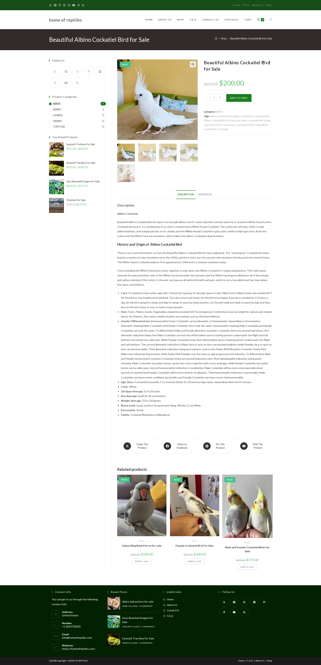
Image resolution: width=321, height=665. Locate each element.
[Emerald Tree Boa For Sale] (114, 640)
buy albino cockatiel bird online (253, 120)
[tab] (186, 195)
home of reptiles (65, 19)
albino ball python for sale (138, 601)
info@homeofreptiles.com (77, 637)
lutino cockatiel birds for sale (244, 124)
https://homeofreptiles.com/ (78, 648)
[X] (51, 5)
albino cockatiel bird (221, 116)
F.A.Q (246, 5)
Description (186, 194)
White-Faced (192, 231)
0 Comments (146, 606)
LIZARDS (58, 115)
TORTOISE (59, 126)
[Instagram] (69, 5)
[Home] (216, 38)
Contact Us (173, 610)
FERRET (57, 109)
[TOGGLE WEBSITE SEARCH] (271, 19)
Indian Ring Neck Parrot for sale (141, 545)
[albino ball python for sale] (114, 603)
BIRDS (219, 111)
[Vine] (78, 5)
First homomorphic (225, 358)
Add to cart (239, 97)
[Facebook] (55, 5)
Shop (269, 5)
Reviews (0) (205, 194)
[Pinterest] (60, 5)
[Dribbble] (64, 5)
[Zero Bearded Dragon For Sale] (114, 621)
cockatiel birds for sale (216, 124)
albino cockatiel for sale (246, 116)
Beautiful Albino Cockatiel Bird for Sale (251, 38)
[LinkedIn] (254, 602)
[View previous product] (263, 62)
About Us (257, 5)
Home (236, 5)
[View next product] (269, 62)
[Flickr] (100, 71)
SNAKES (57, 121)
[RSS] (83, 5)
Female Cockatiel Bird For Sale (194, 545)
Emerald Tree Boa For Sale (138, 638)
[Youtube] (73, 5)
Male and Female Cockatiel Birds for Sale (247, 549)
